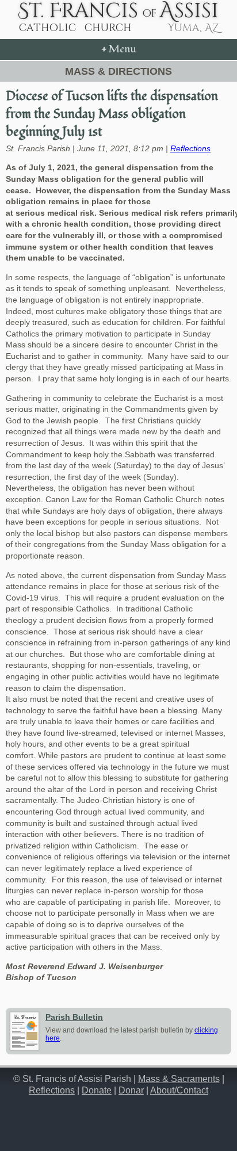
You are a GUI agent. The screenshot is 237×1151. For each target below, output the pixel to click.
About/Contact (179, 1090)
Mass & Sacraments (179, 1079)
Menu (118, 49)
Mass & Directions (118, 71)
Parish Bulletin (74, 1017)
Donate (97, 1090)
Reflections (190, 148)
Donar (131, 1090)
